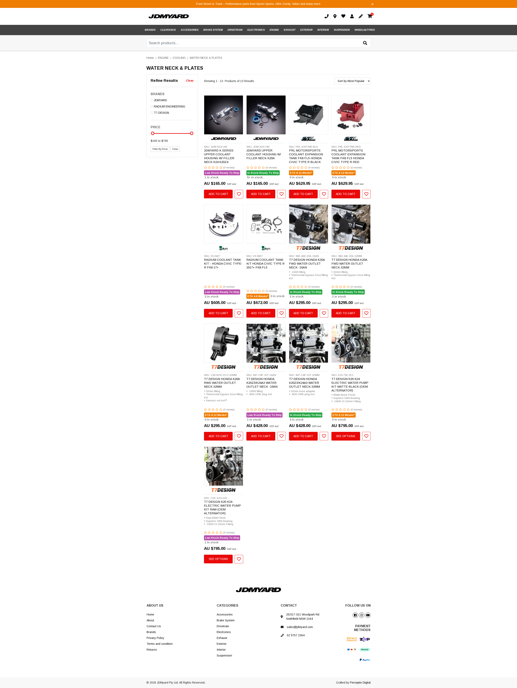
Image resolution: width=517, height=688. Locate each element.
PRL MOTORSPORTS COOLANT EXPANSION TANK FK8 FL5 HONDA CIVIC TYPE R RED (348, 156)
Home (150, 614)
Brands (151, 632)
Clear (190, 80)
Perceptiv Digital (360, 682)
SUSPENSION (342, 29)
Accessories (225, 614)
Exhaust (222, 638)
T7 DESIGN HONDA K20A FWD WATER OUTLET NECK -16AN (307, 263)
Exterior (222, 643)
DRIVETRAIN (235, 29)
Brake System (225, 620)
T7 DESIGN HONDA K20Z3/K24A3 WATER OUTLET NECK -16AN (261, 382)
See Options (345, 436)
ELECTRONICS (256, 29)
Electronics (224, 632)
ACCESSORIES (190, 29)
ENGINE (274, 29)
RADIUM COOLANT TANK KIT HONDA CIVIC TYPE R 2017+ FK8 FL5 (265, 263)
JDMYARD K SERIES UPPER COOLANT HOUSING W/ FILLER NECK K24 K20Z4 (219, 156)
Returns (152, 649)
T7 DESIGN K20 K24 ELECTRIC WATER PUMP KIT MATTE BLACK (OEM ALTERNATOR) (349, 384)
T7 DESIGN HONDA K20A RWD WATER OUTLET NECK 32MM (222, 382)
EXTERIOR (306, 29)
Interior (221, 649)
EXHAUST (289, 29)
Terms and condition (160, 643)
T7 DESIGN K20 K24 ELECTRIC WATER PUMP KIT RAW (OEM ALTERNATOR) (222, 507)
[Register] (361, 16)
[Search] (365, 43)
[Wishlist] (344, 16)
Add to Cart (218, 194)
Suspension (224, 655)
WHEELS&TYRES (365, 29)
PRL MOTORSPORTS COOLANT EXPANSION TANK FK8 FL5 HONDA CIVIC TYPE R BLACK (306, 156)
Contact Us (154, 626)
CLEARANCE (168, 29)
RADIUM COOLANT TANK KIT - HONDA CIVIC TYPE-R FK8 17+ (223, 263)
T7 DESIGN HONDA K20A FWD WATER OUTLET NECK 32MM (349, 263)
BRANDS (150, 29)
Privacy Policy (155, 638)
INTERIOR (323, 29)
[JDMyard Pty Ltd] (168, 16)
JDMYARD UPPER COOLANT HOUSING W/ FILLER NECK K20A (263, 154)
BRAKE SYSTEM (213, 29)
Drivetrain (223, 626)
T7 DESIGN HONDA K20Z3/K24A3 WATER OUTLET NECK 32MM (304, 382)
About (150, 620)
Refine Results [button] (164, 80)
